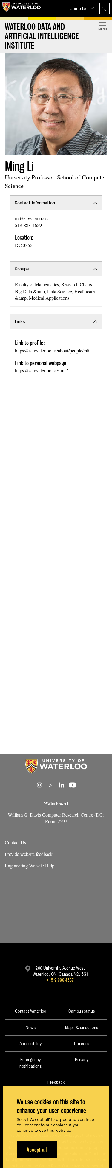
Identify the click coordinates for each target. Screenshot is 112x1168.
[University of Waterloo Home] (21, 8)
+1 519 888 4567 (60, 980)
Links (20, 321)
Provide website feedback (29, 854)
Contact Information (35, 202)
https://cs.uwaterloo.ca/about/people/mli (52, 350)
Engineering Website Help (29, 865)
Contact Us (15, 842)
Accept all (37, 1150)
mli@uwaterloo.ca (32, 218)
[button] (82, 8)
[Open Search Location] (104, 8)
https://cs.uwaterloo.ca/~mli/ (41, 370)
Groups (22, 268)
